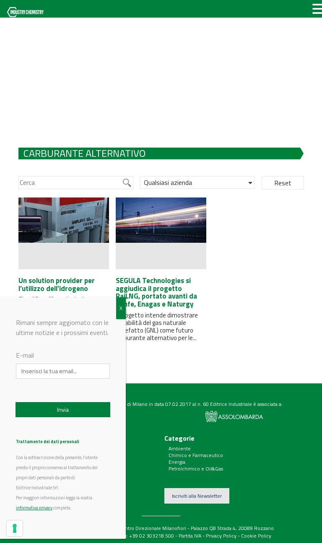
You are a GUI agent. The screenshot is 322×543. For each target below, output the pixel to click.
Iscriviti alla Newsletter (197, 496)
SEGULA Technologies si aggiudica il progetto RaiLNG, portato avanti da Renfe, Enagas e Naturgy (156, 292)
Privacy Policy (221, 536)
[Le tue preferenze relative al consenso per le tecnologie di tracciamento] (15, 528)
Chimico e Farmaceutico (196, 455)
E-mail (25, 355)
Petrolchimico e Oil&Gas (196, 469)
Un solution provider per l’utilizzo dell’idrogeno (56, 284)
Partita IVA (190, 536)
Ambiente (180, 448)
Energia (177, 462)
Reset (282, 183)
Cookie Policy (256, 536)
